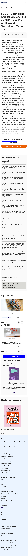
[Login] (25, 2)
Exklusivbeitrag (6, 317)
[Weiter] (22, 322)
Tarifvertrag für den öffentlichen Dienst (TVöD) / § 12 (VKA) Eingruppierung (13, 167)
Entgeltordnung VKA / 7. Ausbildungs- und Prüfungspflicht (12, 195)
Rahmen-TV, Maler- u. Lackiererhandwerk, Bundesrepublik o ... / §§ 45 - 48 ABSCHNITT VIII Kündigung (13, 213)
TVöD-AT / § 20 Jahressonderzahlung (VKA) (12, 183)
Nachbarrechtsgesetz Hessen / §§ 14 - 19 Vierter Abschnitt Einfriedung (14, 261)
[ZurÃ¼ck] (19, 322)
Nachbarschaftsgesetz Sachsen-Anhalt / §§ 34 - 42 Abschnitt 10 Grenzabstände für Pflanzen (14, 188)
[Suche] (22, 2)
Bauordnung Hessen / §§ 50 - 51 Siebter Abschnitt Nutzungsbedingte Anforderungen (13, 267)
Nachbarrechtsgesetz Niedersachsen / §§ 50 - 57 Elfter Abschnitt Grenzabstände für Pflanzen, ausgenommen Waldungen (13, 237)
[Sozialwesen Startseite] (4, 2)
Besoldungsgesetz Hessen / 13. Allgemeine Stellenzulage (12, 225)
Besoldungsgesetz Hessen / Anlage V (11, 231)
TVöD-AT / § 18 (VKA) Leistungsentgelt (11, 200)
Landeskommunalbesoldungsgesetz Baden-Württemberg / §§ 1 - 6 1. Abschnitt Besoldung (13, 178)
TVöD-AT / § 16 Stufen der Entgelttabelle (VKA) (13, 172)
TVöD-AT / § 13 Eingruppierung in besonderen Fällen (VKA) (13, 219)
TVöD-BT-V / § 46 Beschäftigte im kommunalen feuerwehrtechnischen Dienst (13, 278)
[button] (14, 146)
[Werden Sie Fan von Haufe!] (2, 507)
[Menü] (10, 2)
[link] (3, 7)
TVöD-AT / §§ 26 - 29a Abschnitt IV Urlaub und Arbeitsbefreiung (13, 160)
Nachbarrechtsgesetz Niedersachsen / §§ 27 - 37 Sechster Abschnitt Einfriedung (13, 206)
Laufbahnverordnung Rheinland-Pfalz (11, 273)
